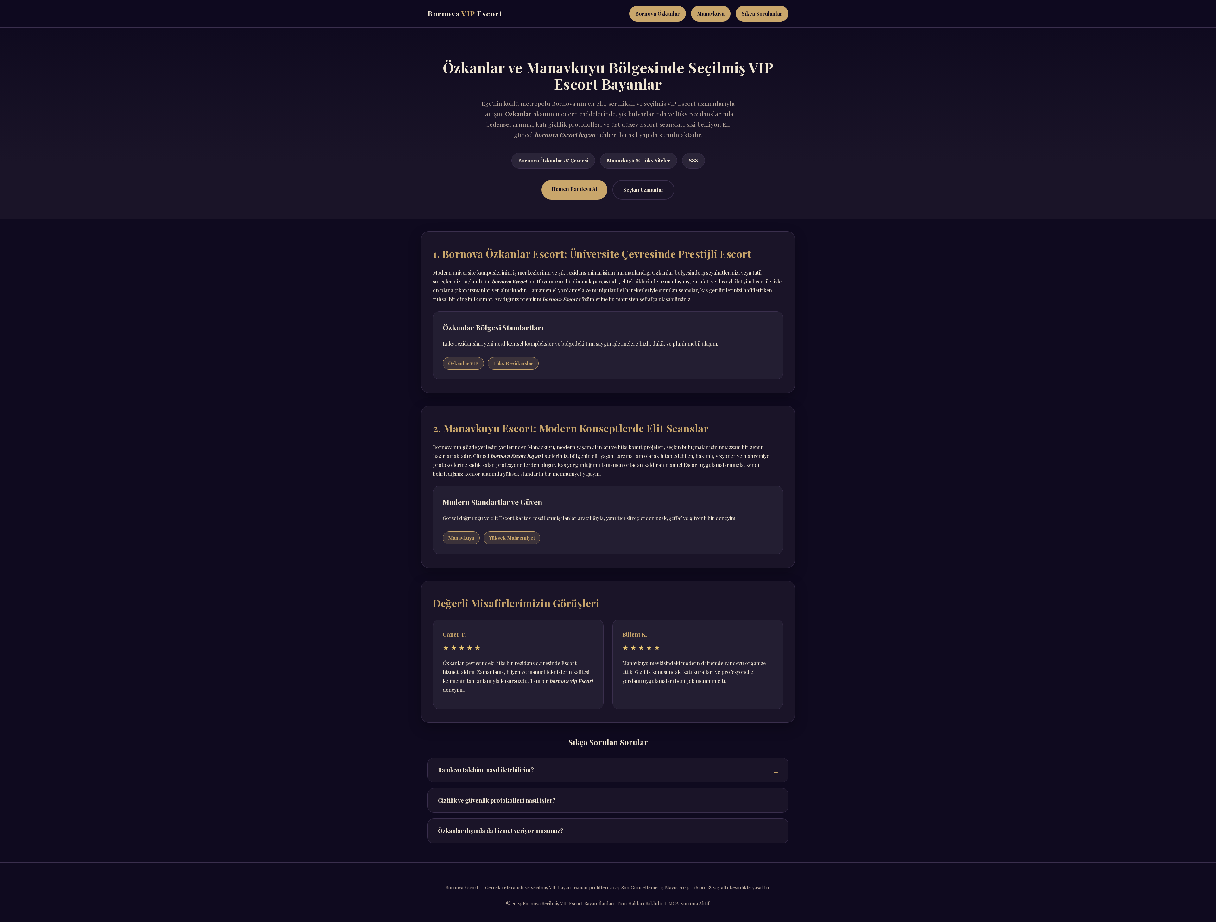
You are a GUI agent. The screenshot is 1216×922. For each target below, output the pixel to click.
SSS (693, 160)
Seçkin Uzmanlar (643, 189)
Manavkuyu (711, 13)
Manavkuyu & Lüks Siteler (638, 160)
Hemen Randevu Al (574, 189)
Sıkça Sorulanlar (762, 13)
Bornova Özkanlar (657, 13)
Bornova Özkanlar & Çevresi (553, 160)
